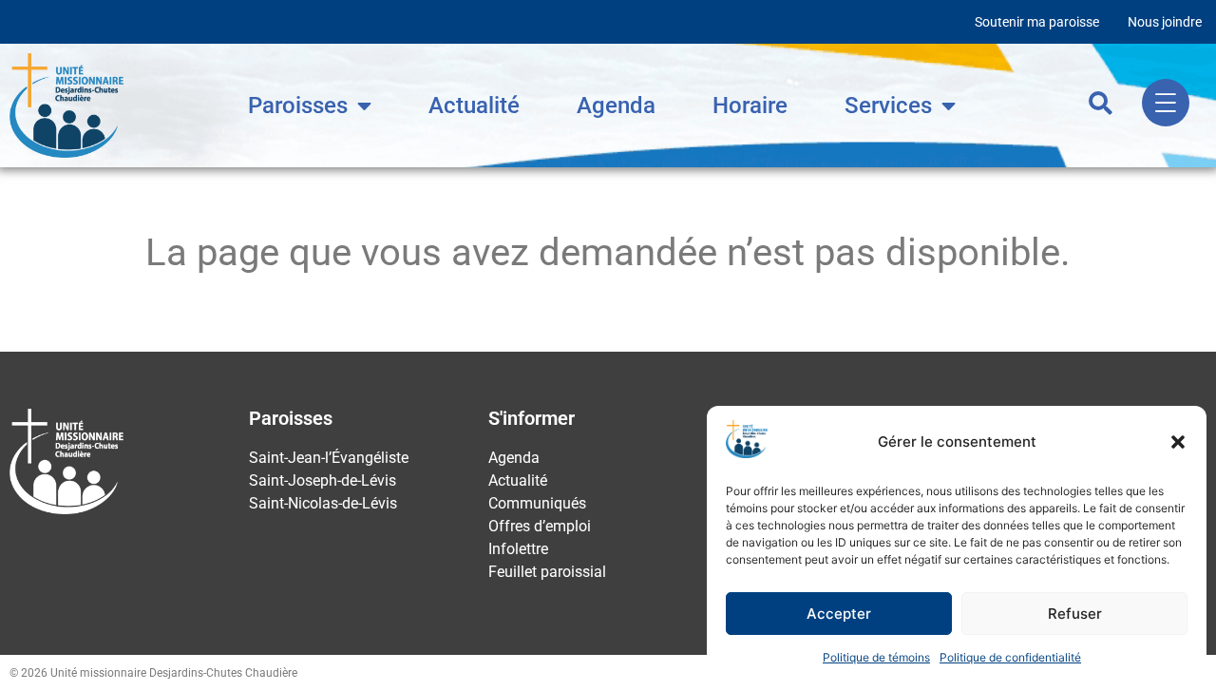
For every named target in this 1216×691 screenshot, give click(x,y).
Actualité (474, 105)
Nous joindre (1165, 21)
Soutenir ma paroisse (1037, 21)
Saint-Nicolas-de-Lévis (323, 503)
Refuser (1075, 614)
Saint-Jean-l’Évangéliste (328, 458)
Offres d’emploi (539, 526)
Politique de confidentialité (1010, 657)
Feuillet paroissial (547, 572)
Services (888, 105)
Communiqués (537, 503)
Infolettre (518, 549)
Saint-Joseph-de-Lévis (322, 480)
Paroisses (298, 105)
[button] (1178, 441)
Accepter (839, 614)
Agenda (616, 105)
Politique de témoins (876, 657)
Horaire (750, 105)
